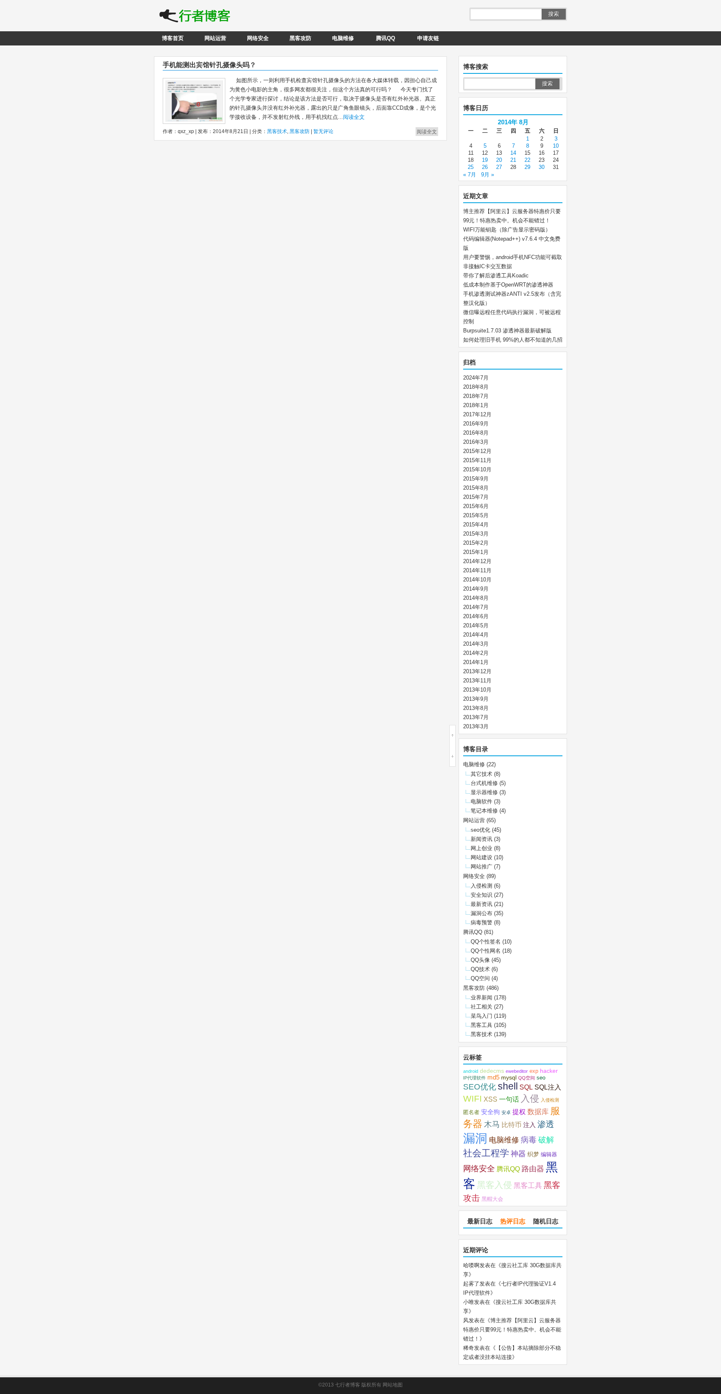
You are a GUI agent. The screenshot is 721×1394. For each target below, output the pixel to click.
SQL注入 (547, 1087)
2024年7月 (476, 378)
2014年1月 (476, 662)
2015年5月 (476, 515)
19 (485, 160)
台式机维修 (484, 783)
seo (541, 1078)
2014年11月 (477, 570)
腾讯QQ (385, 38)
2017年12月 (477, 414)
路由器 (533, 1169)
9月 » (487, 174)
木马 (492, 1124)
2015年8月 (476, 488)
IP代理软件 (474, 1077)
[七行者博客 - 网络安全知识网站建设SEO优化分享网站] (194, 16)
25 (471, 167)
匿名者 (471, 1112)
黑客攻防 (300, 38)
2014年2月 (476, 653)
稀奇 (468, 1348)
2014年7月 (476, 607)
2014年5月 (476, 625)
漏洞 (475, 1138)
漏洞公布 (481, 913)
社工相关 (481, 1007)
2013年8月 (476, 708)
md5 (493, 1077)
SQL (526, 1087)
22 (527, 160)
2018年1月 (476, 405)
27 (499, 167)
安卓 (506, 1112)
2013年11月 (477, 680)
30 (542, 167)
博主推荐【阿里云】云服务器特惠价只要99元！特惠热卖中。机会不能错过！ (512, 1329)
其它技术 (481, 774)
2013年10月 (477, 690)
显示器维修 (484, 792)
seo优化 (480, 830)
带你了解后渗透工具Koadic (496, 275)
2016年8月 (476, 433)
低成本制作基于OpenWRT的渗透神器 (508, 285)
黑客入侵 (494, 1185)
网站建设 (481, 857)
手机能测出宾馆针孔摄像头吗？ (209, 64)
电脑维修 (343, 38)
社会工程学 (486, 1153)
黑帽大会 (492, 1199)
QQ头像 (480, 960)
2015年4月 (476, 524)
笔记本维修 (484, 811)
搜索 (553, 14)
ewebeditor (517, 1071)
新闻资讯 (481, 839)
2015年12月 (477, 451)
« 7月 (469, 174)
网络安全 (258, 38)
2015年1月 (476, 552)
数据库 (538, 1111)
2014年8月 (476, 598)
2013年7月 (476, 717)
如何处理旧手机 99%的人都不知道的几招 (512, 340)
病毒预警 (481, 922)
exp (533, 1071)
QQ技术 (480, 969)
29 (527, 167)
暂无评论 (323, 131)
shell (508, 1086)
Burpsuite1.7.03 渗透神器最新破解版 (507, 330)
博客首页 (173, 38)
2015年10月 (477, 469)
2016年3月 (476, 442)
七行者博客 (347, 1385)
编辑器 (549, 1154)
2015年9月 (476, 479)
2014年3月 (476, 644)
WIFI (472, 1099)
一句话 (509, 1099)
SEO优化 (479, 1086)
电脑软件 (481, 801)
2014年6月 (476, 616)
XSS (490, 1099)
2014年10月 (477, 579)
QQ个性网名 (486, 951)
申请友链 (428, 38)
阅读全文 (354, 117)
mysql (509, 1077)
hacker (549, 1071)
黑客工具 (481, 1025)
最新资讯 (481, 904)
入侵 (530, 1098)
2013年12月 (477, 671)
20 (499, 160)
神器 (518, 1153)
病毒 (529, 1139)
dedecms (492, 1071)
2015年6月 (476, 506)
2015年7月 (476, 497)
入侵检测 (481, 886)
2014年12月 (477, 561)
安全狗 (490, 1112)
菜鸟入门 (481, 1016)
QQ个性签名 (486, 942)
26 (485, 167)
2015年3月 (476, 534)
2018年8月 (476, 387)
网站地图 (393, 1385)
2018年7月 (476, 396)
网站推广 (481, 866)
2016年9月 (476, 423)
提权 (519, 1111)
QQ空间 (480, 978)
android (470, 1071)
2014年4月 (476, 635)
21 (513, 160)
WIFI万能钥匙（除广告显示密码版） (507, 229)
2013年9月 (476, 699)
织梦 (533, 1154)
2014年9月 (476, 589)
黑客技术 (277, 131)
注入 (529, 1125)
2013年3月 (476, 726)
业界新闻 (481, 997)
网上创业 (481, 848)
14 (513, 153)
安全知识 (481, 895)
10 (556, 146)
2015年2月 (476, 543)
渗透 (545, 1124)
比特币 (512, 1124)
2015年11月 (477, 460)
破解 (546, 1139)
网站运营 (215, 38)
